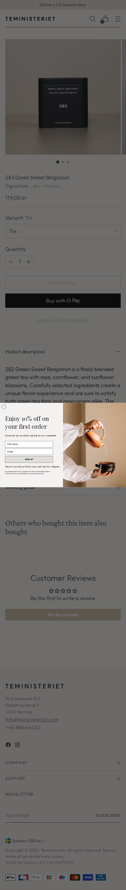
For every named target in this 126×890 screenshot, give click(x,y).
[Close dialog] (3, 406)
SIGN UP (29, 459)
